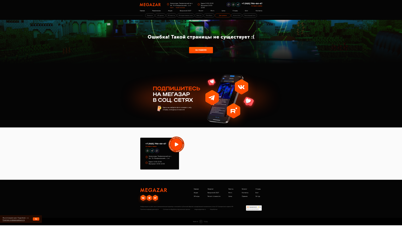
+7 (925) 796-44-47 (252, 4)
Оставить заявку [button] (256, 6)
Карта (171, 7)
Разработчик (213, 209)
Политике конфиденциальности (14, 220)
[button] (176, 144)
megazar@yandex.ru (200, 209)
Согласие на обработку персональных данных (176, 209)
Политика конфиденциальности (149, 209)
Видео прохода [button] (180, 7)
